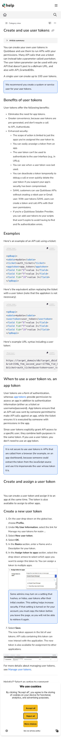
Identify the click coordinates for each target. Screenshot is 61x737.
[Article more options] (55, 23)
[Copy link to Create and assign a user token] (8, 488)
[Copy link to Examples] (24, 233)
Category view (14, 23)
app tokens (20, 397)
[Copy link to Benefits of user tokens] (46, 100)
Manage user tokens (19, 669)
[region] (31, 265)
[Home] (8, 6)
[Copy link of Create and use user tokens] (52, 30)
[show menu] (56, 5)
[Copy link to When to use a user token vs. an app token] (25, 385)
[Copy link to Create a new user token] (46, 511)
